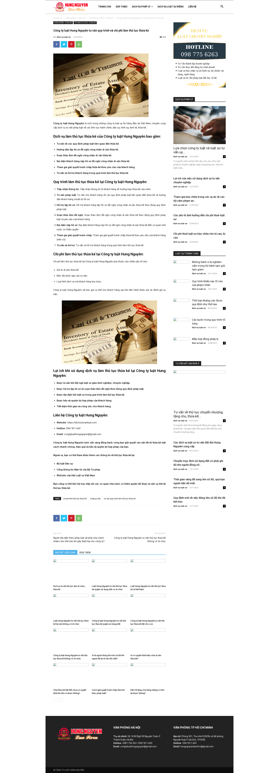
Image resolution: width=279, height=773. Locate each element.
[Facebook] (56, 44)
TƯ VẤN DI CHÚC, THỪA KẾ (101, 18)
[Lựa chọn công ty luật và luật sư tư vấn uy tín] (199, 125)
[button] (222, 6)
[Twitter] (64, 44)
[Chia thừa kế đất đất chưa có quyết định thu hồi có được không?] (70, 675)
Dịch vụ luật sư (64, 37)
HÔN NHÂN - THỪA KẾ (75, 18)
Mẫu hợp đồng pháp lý (205, 339)
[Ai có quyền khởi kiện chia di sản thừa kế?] (148, 640)
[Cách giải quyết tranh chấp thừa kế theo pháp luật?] (109, 675)
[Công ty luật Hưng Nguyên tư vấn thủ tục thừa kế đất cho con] (148, 606)
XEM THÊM (85, 552)
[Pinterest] (71, 44)
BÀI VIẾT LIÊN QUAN (65, 552)
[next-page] (60, 700)
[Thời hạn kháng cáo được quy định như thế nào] (181, 304)
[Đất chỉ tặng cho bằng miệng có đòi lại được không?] (148, 675)
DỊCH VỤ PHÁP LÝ (141, 6)
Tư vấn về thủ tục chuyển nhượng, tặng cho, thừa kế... (198, 414)
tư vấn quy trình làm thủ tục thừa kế (119, 498)
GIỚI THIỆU (121, 6)
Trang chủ (57, 18)
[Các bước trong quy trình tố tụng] (181, 323)
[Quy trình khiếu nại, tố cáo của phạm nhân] (181, 284)
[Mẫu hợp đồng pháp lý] (181, 342)
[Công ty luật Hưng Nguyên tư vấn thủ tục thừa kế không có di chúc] (70, 640)
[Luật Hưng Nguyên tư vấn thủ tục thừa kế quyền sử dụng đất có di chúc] (109, 571)
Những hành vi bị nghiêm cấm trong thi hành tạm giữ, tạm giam (208, 265)
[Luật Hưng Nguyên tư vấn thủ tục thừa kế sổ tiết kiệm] (148, 571)
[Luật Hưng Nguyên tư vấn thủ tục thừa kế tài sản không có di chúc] (70, 606)
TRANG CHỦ (104, 6)
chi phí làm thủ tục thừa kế (75, 498)
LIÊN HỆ (192, 6)
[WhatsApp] (79, 44)
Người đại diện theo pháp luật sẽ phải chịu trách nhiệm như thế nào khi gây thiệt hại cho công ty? (79, 539)
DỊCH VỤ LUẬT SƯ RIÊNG (171, 6)
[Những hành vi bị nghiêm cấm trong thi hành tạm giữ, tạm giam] (181, 265)
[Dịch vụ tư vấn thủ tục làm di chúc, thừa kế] (70, 571)
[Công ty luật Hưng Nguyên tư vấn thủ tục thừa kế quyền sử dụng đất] (109, 606)
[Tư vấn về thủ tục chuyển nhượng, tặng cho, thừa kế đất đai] (199, 389)
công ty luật (95, 498)
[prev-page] (55, 700)
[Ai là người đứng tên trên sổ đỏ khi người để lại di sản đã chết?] (109, 640)
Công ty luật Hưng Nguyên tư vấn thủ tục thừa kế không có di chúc (140, 539)
